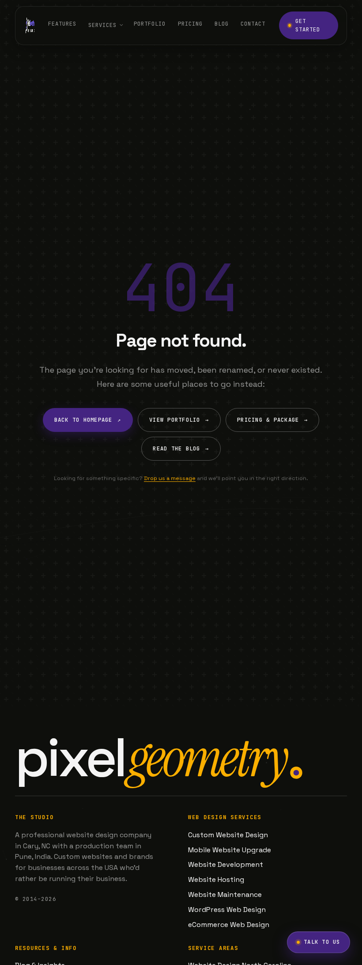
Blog (222, 24)
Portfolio (150, 24)
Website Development (225, 864)
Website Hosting (216, 879)
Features (62, 24)
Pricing (190, 24)
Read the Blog (181, 448)
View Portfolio (179, 419)
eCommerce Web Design (228, 924)
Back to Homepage (87, 419)
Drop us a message (170, 478)
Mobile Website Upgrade (229, 849)
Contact (253, 24)
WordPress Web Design (227, 909)
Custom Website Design (228, 834)
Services (102, 25)
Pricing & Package (272, 419)
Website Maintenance (225, 894)
